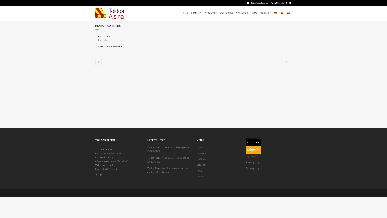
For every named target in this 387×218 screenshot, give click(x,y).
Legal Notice (252, 156)
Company (201, 153)
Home (200, 147)
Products (201, 159)
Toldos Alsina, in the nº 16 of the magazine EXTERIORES (168, 149)
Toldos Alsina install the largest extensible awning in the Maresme (167, 170)
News (199, 171)
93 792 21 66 (106, 165)
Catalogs (201, 165)
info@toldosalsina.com (260, 3)
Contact (200, 176)
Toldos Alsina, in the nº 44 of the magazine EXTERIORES (168, 160)
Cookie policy (252, 168)
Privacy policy (252, 162)
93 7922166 (278, 3)
